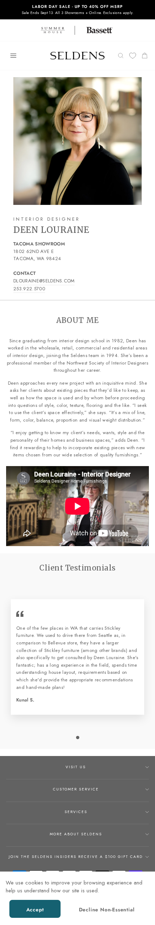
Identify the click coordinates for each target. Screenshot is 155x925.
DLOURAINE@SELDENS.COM (44, 280)
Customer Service (76, 789)
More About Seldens (76, 834)
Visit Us (76, 767)
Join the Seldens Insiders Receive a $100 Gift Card (76, 856)
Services (76, 811)
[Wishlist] (133, 56)
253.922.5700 (29, 288)
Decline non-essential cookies (107, 912)
